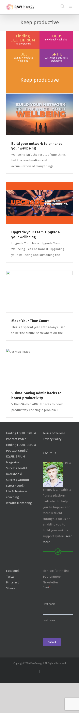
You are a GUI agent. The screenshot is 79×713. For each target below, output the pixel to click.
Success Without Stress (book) (17, 482)
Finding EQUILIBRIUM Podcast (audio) (21, 447)
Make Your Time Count (30, 321)
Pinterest (12, 582)
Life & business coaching (16, 494)
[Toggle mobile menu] (71, 6)
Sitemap (11, 588)
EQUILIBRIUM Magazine (15, 459)
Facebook (12, 571)
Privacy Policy (52, 439)
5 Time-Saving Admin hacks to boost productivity (36, 395)
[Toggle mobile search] (63, 6)
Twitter (11, 576)
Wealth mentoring (19, 503)
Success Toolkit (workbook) (16, 471)
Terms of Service (54, 433)
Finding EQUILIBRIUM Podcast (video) (21, 436)
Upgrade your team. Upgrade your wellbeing (35, 234)
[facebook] (39, 671)
